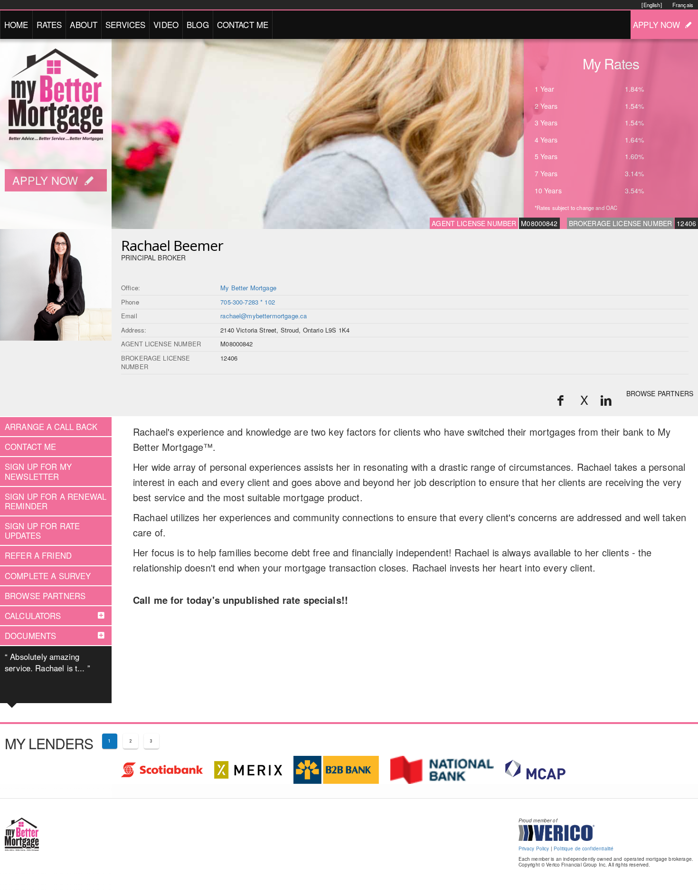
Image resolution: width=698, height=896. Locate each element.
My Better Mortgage (248, 287)
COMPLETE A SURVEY (48, 575)
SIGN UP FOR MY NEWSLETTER (38, 471)
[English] (651, 5)
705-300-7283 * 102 (247, 301)
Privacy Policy (534, 848)
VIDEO (166, 24)
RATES (49, 24)
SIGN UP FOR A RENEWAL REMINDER (55, 501)
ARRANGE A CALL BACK (51, 426)
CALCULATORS (33, 615)
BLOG (198, 24)
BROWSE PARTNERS (659, 393)
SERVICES (125, 24)
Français (682, 5)
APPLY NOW (656, 24)
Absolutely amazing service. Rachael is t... (47, 662)
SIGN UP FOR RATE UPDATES (42, 530)
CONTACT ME (243, 24)
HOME (16, 24)
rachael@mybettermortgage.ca (263, 315)
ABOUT (83, 24)
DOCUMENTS (30, 635)
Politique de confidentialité (583, 848)
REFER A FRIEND (38, 555)
